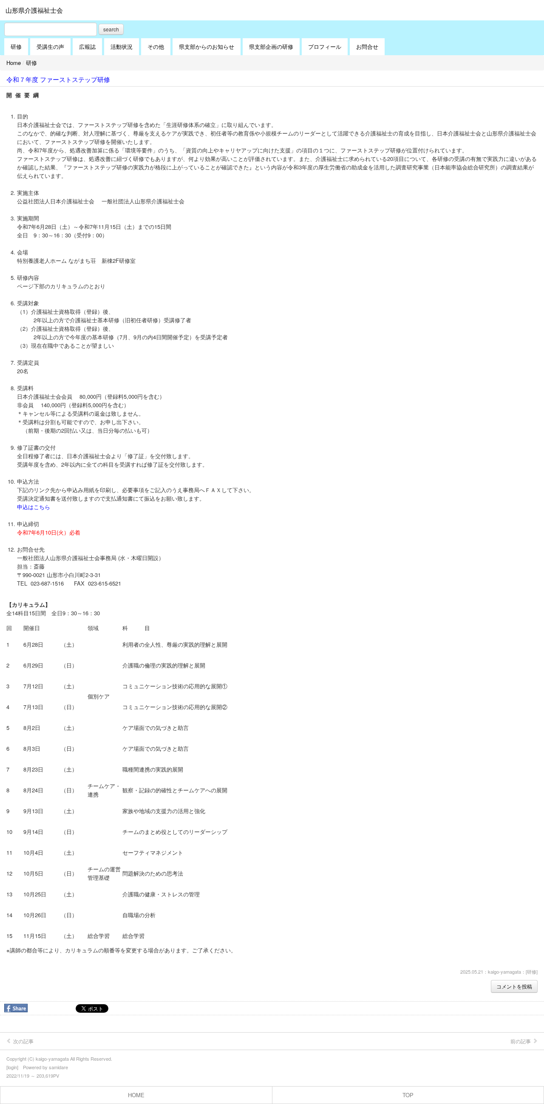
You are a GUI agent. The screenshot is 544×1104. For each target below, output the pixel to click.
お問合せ (367, 46)
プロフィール (324, 46)
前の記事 (521, 1041)
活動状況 (121, 46)
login (12, 1067)
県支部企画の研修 (271, 46)
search (111, 29)
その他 (155, 46)
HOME (136, 1095)
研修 (16, 46)
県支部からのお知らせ (206, 46)
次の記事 (23, 1041)
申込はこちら (33, 507)
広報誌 (87, 46)
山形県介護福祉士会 (34, 10)
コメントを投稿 (514, 986)
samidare (58, 1067)
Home (13, 63)
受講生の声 (50, 46)
